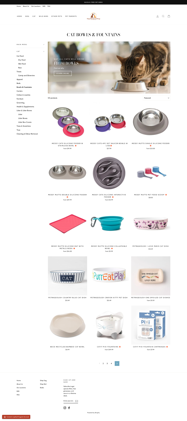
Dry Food (21, 60)
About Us (26, 6)
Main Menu (22, 44)
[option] (93, 2)
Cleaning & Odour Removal (27, 134)
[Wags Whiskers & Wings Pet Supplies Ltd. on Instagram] (65, 408)
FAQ (48, 6)
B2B (44, 6)
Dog (27, 16)
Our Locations (35, 6)
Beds (19, 83)
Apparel (20, 79)
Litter (20, 114)
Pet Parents (71, 16)
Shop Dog (43, 380)
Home (19, 6)
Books (42, 387)
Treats (19, 72)
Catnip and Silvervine (26, 75)
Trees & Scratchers (24, 126)
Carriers (20, 91)
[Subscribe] (76, 400)
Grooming (20, 103)
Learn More (62, 73)
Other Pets (56, 16)
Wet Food (22, 64)
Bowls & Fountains (24, 87)
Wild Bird (43, 16)
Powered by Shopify (93, 412)
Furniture (20, 99)
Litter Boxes (22, 118)
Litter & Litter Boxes (24, 110)
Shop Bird (43, 384)
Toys (18, 130)
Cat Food (20, 56)
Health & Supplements (25, 107)
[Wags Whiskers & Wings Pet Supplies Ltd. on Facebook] (69, 408)
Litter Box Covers (25, 122)
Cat (34, 16)
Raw (20, 68)
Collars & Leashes (23, 95)
